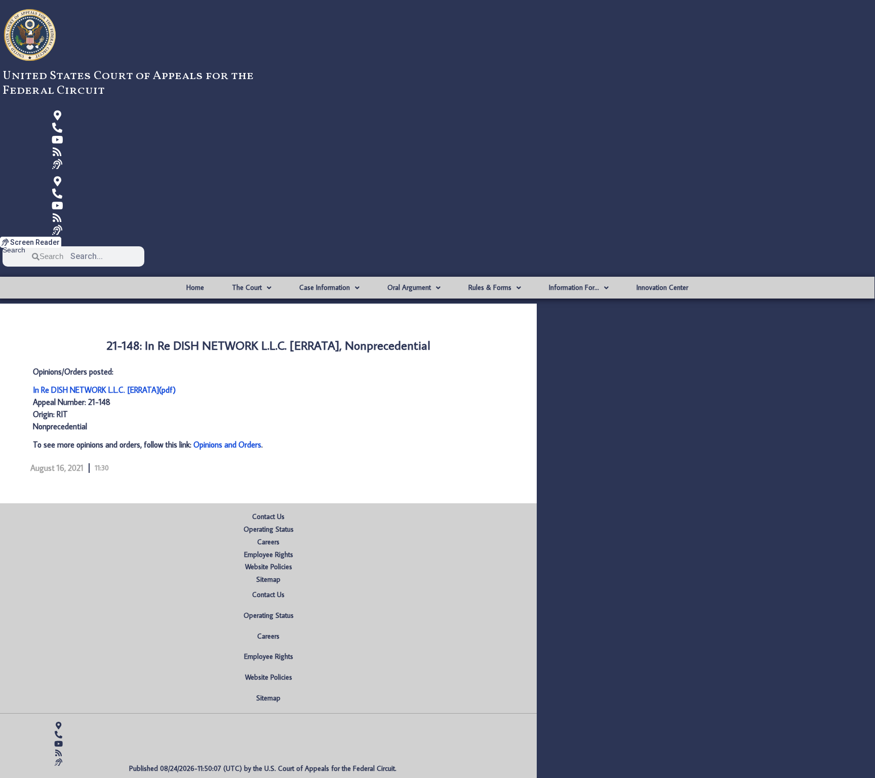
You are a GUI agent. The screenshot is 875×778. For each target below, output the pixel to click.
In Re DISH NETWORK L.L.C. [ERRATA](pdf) (104, 390)
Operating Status (269, 529)
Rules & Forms (489, 287)
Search (14, 250)
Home (195, 287)
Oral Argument (409, 287)
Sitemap (268, 579)
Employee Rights (268, 554)
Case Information (324, 287)
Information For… (574, 287)
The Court (247, 287)
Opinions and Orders (227, 444)
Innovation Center (662, 287)
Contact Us (268, 516)
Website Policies (268, 566)
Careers (268, 541)
